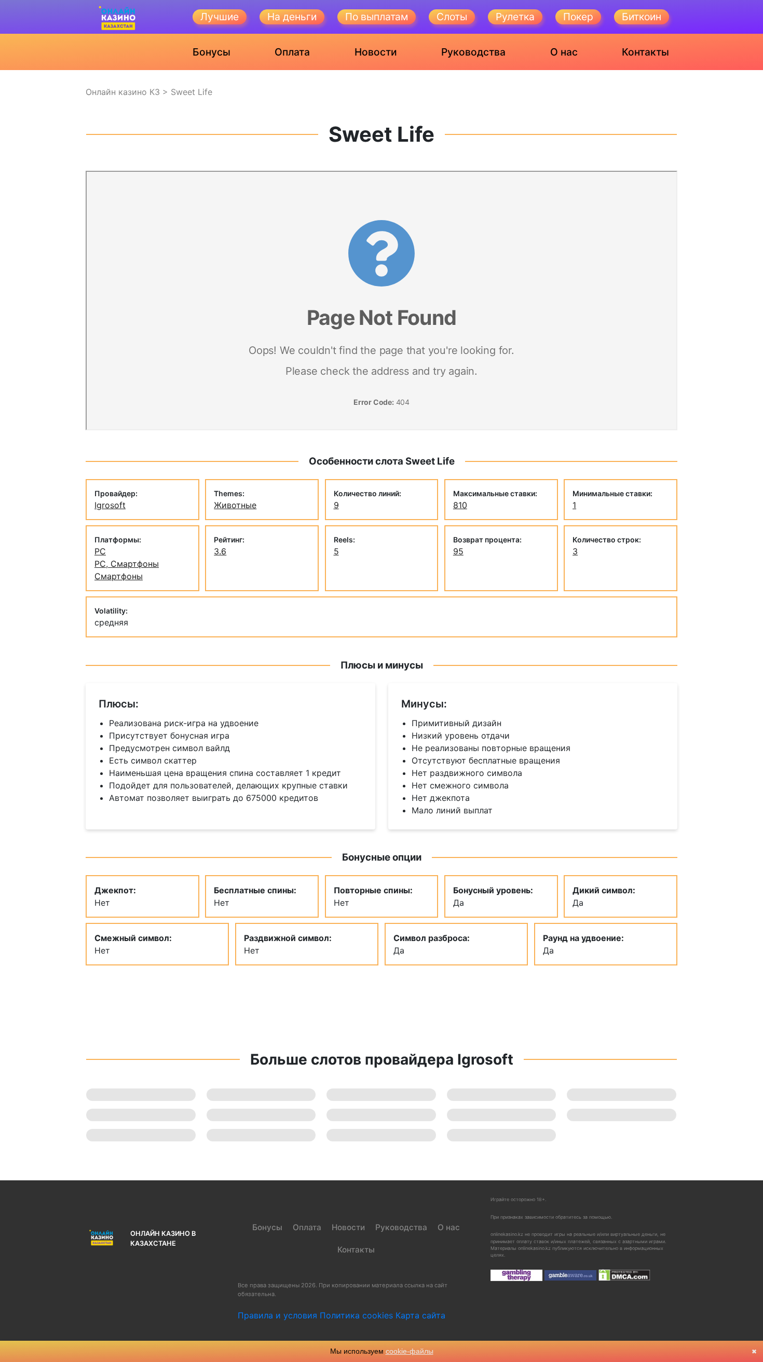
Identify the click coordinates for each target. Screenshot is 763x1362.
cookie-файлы (409, 1351)
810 (460, 505)
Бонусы (211, 52)
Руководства (473, 52)
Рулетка (515, 16)
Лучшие (219, 16)
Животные (235, 505)
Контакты (645, 52)
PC (100, 551)
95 (458, 551)
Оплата (292, 52)
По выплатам (376, 16)
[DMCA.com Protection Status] (624, 1274)
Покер (578, 16)
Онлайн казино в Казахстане (163, 1238)
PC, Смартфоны (126, 564)
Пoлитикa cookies (356, 1315)
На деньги (292, 16)
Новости (376, 52)
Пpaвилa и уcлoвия (277, 1315)
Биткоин (641, 16)
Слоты (452, 16)
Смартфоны (118, 576)
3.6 (220, 551)
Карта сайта (420, 1315)
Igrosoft (110, 505)
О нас (564, 52)
